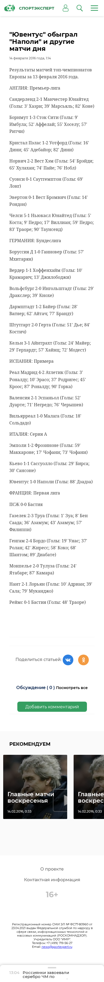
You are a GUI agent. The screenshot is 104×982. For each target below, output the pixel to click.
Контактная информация (52, 879)
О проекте (52, 869)
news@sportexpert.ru (57, 947)
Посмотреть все (72, 687)
